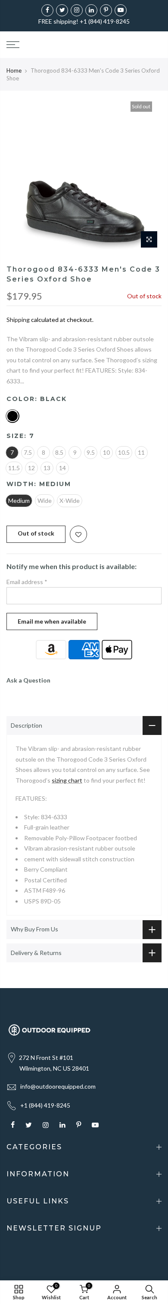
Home (14, 70)
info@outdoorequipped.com (58, 1086)
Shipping (18, 319)
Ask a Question (28, 680)
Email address (26, 581)
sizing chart (67, 780)
